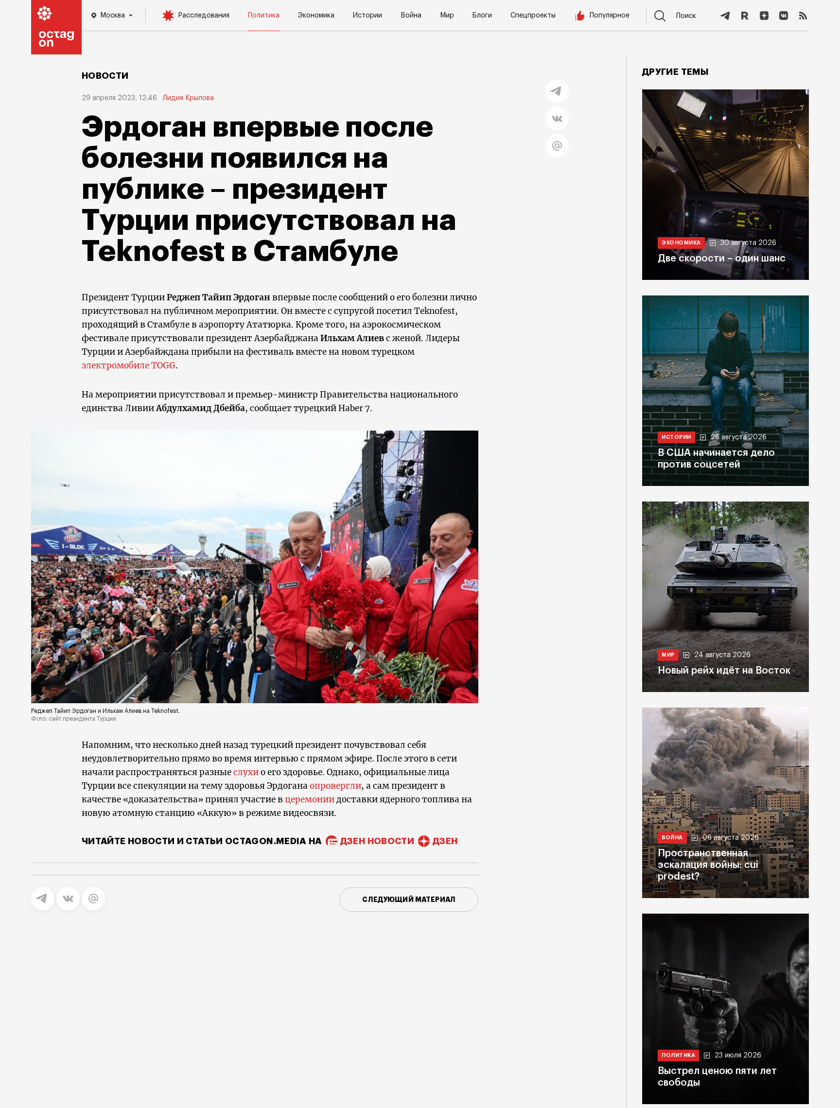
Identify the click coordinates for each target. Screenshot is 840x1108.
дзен (445, 841)
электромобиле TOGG (128, 365)
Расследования (203, 15)
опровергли (334, 785)
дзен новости (377, 841)
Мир (447, 15)
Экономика (316, 15)
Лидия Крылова (188, 98)
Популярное (610, 15)
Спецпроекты (533, 15)
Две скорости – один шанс (722, 258)
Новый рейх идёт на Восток (724, 670)
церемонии (310, 799)
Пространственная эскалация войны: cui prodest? (708, 865)
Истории (367, 15)
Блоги (482, 15)
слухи (247, 772)
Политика (264, 15)
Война (411, 15)
